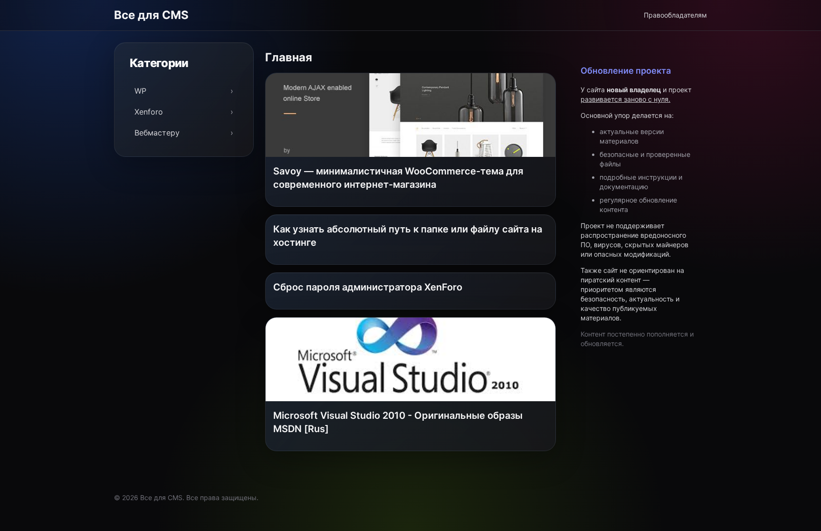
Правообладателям (675, 15)
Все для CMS (151, 15)
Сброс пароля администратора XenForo (367, 287)
